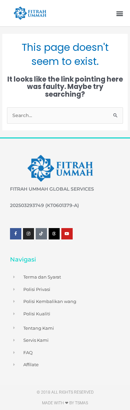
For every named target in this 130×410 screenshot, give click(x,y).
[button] (119, 13)
